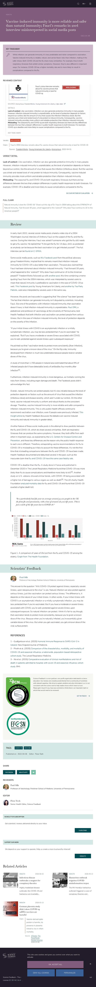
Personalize (70, 973)
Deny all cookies (41, 973)
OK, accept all (55, 964)
